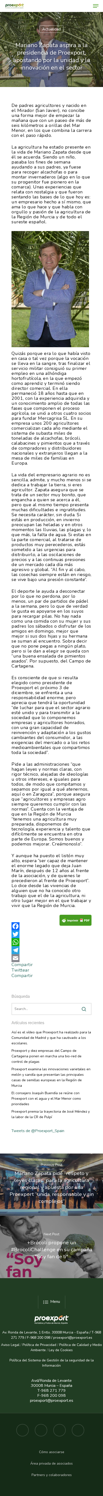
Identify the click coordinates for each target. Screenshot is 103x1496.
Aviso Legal (10, 1344)
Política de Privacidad (39, 1344)
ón (59, 1365)
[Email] (52, 958)
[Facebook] (52, 926)
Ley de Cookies (61, 1350)
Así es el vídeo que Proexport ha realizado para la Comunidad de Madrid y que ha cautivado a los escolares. (51, 1038)
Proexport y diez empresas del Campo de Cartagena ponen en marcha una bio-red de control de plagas (47, 1056)
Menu (55, 1301)
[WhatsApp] (52, 942)
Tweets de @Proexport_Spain (38, 1131)
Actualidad (51, 29)
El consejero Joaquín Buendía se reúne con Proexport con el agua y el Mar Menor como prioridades (46, 1098)
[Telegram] (52, 950)
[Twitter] (52, 934)
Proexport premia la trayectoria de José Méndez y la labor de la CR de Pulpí (51, 1114)
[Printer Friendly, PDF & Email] (76, 921)
